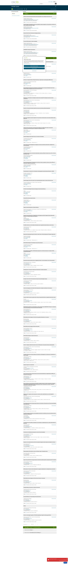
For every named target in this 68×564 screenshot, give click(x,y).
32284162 (26, 140)
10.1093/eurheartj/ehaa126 (28, 74)
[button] (55, 11)
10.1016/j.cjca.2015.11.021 (28, 377)
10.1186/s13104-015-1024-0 (28, 481)
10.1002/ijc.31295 (27, 228)
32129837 (26, 75)
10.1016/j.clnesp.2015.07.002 (28, 426)
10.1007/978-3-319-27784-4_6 (30, 368)
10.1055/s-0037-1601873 (28, 282)
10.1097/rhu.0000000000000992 (28, 210)
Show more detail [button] (54, 18)
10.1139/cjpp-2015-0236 (28, 509)
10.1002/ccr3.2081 (27, 201)
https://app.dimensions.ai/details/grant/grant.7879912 (31, 19)
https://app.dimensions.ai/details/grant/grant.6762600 (31, 36)
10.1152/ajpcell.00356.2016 (28, 263)
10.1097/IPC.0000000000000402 (28, 291)
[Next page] (37, 524)
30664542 (26, 211)
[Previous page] (35, 524)
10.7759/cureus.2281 (27, 254)
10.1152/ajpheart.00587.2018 (28, 101)
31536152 (26, 149)
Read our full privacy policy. (27, 63)
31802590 (26, 132)
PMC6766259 (26, 158)
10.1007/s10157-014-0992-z (28, 435)
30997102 (26, 202)
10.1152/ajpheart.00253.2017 (28, 348)
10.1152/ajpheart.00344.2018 (28, 121)
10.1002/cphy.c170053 (27, 237)
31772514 (26, 157)
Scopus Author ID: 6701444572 (16, 15)
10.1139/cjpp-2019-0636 (28, 83)
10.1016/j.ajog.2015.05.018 (28, 472)
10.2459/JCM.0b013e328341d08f (28, 463)
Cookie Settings (34, 70)
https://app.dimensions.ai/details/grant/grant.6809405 (31, 44)
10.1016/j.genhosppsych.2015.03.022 (29, 445)
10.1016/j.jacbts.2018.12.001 (28, 174)
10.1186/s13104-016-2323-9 (28, 320)
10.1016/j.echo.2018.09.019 (28, 91)
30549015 (26, 238)
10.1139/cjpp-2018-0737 (28, 166)
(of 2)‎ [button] (36, 142)
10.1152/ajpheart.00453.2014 (28, 518)
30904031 (26, 184)
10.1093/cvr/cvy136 (27, 111)
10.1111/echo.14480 (27, 148)
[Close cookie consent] (45, 57)
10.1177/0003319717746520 (28, 219)
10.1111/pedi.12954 (27, 131)
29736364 (26, 255)
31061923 (26, 175)
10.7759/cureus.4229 (27, 192)
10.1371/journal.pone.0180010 (28, 300)
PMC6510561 (26, 193)
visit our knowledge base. (64, 559)
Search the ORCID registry (41, 3)
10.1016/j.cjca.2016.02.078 (28, 358)
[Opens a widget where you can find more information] (65, 563)
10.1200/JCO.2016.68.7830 (28, 310)
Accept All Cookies (34, 68)
